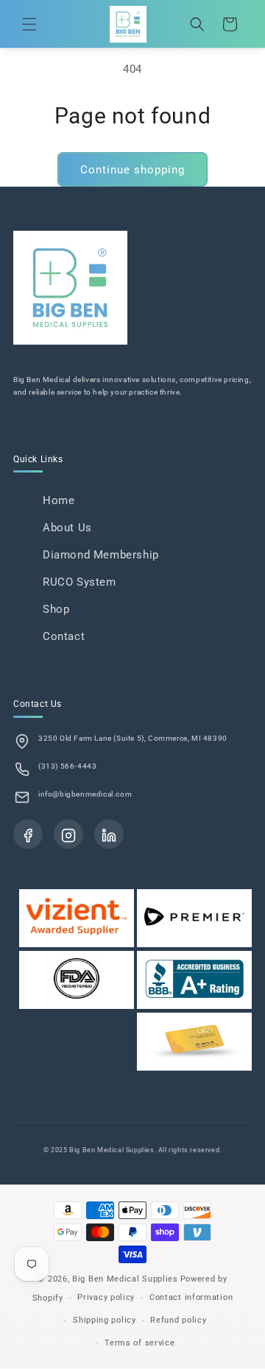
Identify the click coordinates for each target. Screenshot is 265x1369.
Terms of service (139, 1343)
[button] (29, 24)
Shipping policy (104, 1320)
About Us (67, 527)
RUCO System (79, 582)
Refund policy (178, 1320)
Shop (56, 609)
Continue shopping (132, 169)
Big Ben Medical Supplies (125, 1279)
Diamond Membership (101, 554)
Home (58, 500)
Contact (64, 636)
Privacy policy (106, 1297)
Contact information (191, 1297)
